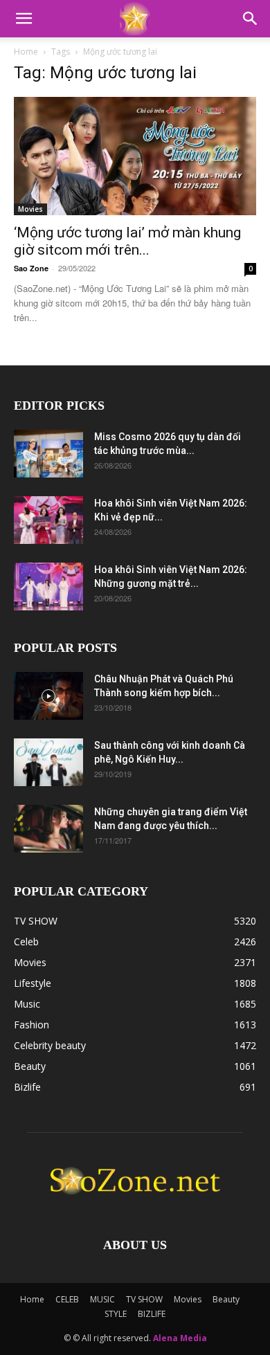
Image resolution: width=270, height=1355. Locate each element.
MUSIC (102, 1299)
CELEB (67, 1299)
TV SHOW (144, 1299)
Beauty (226, 1299)
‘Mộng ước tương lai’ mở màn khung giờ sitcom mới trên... (127, 241)
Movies (30, 209)
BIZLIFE (151, 1314)
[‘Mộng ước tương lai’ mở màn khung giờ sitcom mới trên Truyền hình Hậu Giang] (135, 156)
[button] (23, 18)
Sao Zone (31, 268)
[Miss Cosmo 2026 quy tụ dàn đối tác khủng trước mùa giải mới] (48, 454)
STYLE (116, 1314)
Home (26, 51)
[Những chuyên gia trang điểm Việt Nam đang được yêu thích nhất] (48, 829)
